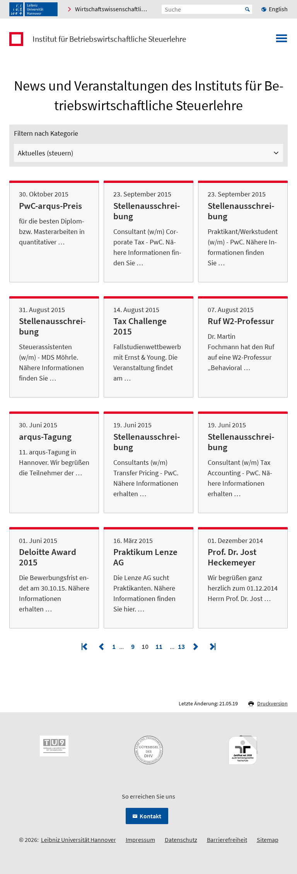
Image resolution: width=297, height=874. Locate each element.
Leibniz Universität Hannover (78, 839)
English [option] (278, 9)
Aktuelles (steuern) (45, 153)
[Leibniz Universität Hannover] (33, 9)
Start (247, 9)
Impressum (140, 839)
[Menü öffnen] (281, 41)
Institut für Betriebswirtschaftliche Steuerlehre (109, 39)
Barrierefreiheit (227, 839)
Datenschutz (181, 839)
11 (158, 646)
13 (182, 646)
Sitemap (267, 839)
